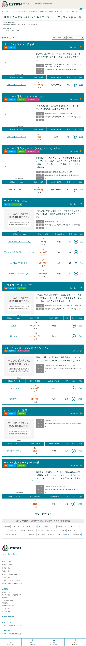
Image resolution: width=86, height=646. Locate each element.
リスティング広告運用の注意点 (11, 634)
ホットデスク (13, 388)
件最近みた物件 (53, 643)
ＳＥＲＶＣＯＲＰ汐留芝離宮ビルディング (28, 347)
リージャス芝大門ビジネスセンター (24, 96)
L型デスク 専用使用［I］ (19, 263)
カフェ (22, 534)
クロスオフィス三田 (15, 410)
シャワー (31, 534)
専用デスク (13, 399)
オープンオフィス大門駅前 (19, 44)
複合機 (22, 530)
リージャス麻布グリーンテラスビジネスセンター (32, 148)
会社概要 (5, 597)
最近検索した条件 (10, 643)
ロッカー (40, 530)
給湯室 (59, 526)
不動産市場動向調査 (8, 616)
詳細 (81, 85)
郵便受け (31, 530)
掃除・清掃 (41, 534)
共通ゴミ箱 (71, 530)
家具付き (51, 534)
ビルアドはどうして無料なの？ (11, 595)
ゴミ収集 (61, 530)
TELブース (68, 526)
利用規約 (5, 603)
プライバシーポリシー (9, 600)
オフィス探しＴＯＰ (7, 11)
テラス (77, 526)
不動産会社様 (6, 631)
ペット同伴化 (75, 534)
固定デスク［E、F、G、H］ (19, 242)
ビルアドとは (6, 592)
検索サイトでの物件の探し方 (11, 574)
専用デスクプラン (14, 451)
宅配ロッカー (51, 530)
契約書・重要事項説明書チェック (12, 583)
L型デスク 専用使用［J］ (19, 274)
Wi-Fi (7, 526)
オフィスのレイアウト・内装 (11, 580)
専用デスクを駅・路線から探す (30, 11)
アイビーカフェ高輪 (15, 201)
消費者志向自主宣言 (8, 605)
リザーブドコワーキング (16, 85)
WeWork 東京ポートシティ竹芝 (21, 462)
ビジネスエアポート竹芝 (18, 285)
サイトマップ (6, 608)
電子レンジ (13, 530)
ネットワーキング (11, 534)
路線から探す (6, 568)
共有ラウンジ (49, 526)
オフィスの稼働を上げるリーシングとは (14, 625)
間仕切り (13, 336)
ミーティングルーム (29, 526)
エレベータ (15, 526)
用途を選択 (17, 11)
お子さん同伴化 (62, 534)
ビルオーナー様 (7, 622)
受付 (40, 526)
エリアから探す (7, 565)
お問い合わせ (6, 611)
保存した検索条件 (32, 643)
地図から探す (6, 571)
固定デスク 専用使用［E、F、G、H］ (19, 252)
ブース (13, 326)
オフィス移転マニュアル (9, 577)
